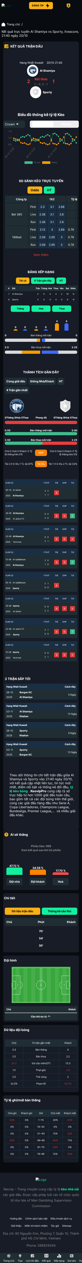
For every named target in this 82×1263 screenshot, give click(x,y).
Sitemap (66, 1225)
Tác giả (55, 1225)
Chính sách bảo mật (36, 1218)
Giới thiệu (16, 1225)
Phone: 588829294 (41, 1245)
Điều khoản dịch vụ (61, 1218)
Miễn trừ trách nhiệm (36, 1225)
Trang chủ (13, 24)
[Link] (13, 6)
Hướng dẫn (16, 1218)
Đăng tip (38, 5)
